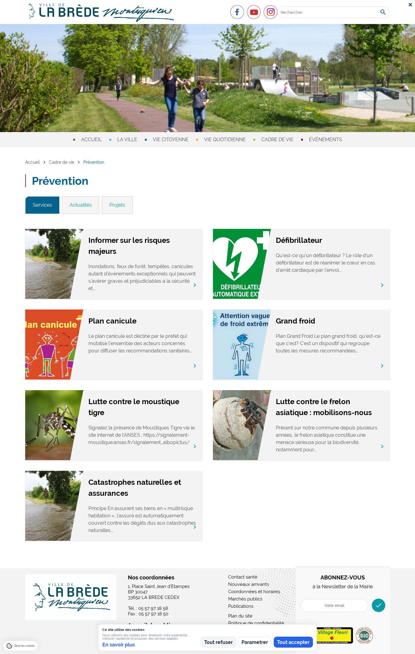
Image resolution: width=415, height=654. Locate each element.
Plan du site (240, 616)
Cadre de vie (277, 139)
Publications (240, 606)
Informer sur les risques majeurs (129, 246)
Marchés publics (245, 599)
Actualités (81, 205)
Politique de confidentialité (256, 623)
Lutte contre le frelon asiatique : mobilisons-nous (324, 407)
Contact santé (242, 577)
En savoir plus (118, 645)
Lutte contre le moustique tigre (133, 407)
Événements (325, 139)
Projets (117, 205)
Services (42, 205)
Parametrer (255, 642)
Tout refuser (218, 642)
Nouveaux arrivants (248, 584)
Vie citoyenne (171, 139)
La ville (127, 139)
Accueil (91, 139)
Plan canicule (112, 321)
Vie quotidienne (225, 139)
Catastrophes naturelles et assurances (134, 488)
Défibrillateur (299, 240)
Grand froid (295, 321)
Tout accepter (293, 642)
